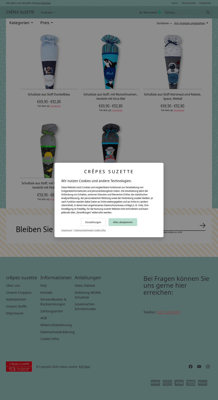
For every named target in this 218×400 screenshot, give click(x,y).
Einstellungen (93, 222)
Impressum (66, 230)
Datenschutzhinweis (84, 230)
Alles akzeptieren (123, 222)
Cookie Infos (100, 230)
